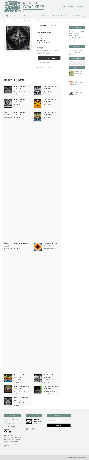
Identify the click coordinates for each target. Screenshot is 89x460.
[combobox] (77, 63)
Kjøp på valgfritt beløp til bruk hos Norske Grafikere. (76, 52)
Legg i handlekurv (49, 58)
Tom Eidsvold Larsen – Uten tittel (21, 87)
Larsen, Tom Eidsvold (47, 67)
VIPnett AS (82, 457)
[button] (43, 62)
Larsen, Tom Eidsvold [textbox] (76, 63)
